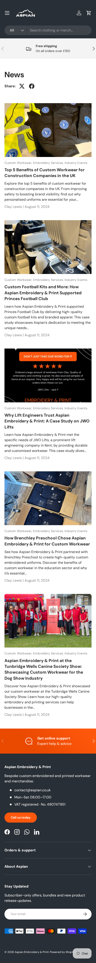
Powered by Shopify (62, 952)
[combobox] (48, 30)
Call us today (21, 817)
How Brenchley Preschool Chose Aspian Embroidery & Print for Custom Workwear (47, 541)
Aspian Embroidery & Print (32, 952)
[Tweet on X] (22, 86)
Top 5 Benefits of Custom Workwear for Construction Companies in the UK (44, 172)
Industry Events (76, 163)
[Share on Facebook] (32, 86)
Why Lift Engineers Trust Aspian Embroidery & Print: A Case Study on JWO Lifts (47, 421)
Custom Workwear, (18, 163)
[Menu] (7, 13)
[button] (89, 13)
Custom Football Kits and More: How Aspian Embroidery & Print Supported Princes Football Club (42, 292)
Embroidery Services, (49, 163)
